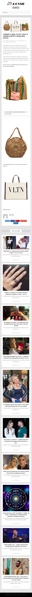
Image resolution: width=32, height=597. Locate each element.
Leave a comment (12, 42)
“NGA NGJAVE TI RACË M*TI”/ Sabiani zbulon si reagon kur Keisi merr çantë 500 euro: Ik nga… (16, 441)
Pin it (18, 220)
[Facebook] (16, 8)
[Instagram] (18, 8)
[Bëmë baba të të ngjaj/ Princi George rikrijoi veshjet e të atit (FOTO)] (16, 242)
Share (13, 220)
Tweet (8, 220)
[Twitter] (14, 8)
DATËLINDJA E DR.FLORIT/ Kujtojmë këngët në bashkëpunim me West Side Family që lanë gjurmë (16, 324)
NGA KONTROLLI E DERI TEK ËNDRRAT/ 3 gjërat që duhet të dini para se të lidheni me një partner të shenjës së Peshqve (16, 514)
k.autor (4, 42)
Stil (16, 40)
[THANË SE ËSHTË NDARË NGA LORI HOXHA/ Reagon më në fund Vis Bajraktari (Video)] (16, 462)
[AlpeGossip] (16, 3)
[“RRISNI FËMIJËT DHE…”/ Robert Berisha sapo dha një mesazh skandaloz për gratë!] (16, 535)
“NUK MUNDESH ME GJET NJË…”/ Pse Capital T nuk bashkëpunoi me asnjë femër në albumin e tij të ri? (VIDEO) (16, 578)
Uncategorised (21, 40)
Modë (13, 40)
